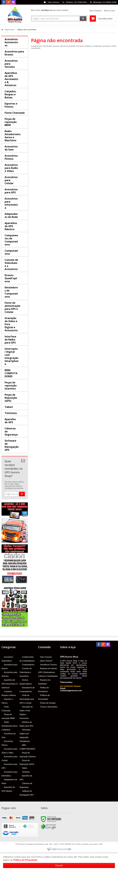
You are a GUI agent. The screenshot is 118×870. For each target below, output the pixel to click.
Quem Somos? (46, 661)
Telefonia (26, 772)
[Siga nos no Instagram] (13, 2)
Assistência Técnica (48, 665)
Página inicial (9, 29)
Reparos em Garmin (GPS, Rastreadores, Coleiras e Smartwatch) (48, 672)
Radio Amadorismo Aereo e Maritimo (10, 726)
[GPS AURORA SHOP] (15, 14)
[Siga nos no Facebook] (4, 2)
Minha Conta (109, 11)
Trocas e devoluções (48, 707)
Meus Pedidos (96, 11)
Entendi (59, 865)
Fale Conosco (53, 2)
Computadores (28, 665)
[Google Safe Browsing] (48, 827)
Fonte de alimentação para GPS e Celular (27, 699)
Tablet (24, 768)
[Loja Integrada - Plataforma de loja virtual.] (59, 849)
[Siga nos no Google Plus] (8, 2)
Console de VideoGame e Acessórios (26, 672)
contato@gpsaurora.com (71, 691)
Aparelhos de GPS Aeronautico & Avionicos (10, 684)
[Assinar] (22, 494)
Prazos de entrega (47, 703)
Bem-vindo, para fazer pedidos (50, 10)
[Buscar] (83, 18)
